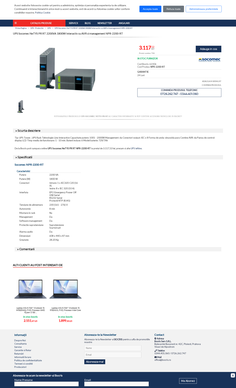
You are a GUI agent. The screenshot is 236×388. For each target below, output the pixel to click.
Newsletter (105, 23)
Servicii (73, 23)
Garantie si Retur (22, 350)
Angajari (124, 23)
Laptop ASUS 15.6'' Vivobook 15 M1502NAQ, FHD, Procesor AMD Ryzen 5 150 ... (30, 310)
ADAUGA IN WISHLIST (211, 81)
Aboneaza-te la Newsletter (100, 334)
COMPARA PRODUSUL (211, 85)
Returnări (19, 353)
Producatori (20, 367)
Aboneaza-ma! (94, 361)
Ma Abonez (188, 380)
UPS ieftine (136, 148)
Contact (159, 334)
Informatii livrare (22, 357)
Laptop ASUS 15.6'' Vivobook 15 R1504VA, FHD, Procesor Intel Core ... (65, 310)
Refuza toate (174, 9)
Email (87, 379)
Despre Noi (20, 340)
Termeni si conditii (23, 363)
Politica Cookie (42, 12)
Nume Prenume (23, 379)
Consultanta (20, 343)
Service (18, 347)
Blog (88, 23)
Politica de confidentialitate (28, 360)
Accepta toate (150, 9)
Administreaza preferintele (203, 9)
